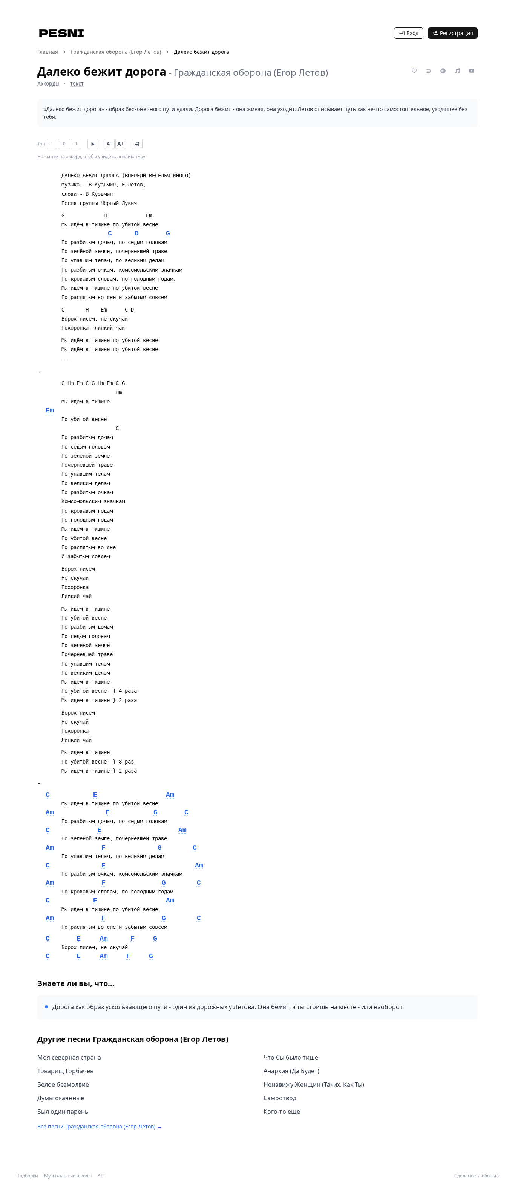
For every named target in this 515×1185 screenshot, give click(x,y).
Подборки (27, 1176)
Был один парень (63, 1111)
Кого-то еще (282, 1111)
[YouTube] (472, 71)
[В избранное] (414, 71)
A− (109, 143)
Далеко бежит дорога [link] (201, 51)
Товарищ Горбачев (65, 1071)
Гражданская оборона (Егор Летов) (116, 51)
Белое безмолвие (63, 1084)
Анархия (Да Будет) (291, 1071)
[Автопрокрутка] (92, 144)
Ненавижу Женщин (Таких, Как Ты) (314, 1084)
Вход (412, 33)
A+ (120, 143)
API (101, 1176)
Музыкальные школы (68, 1176)
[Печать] (137, 144)
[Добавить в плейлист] (429, 71)
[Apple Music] (457, 71)
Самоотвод (280, 1098)
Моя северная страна (69, 1057)
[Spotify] (443, 71)
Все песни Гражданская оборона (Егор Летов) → (99, 1126)
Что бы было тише (291, 1057)
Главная (47, 51)
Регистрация (456, 33)
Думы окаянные (60, 1098)
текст (77, 83)
